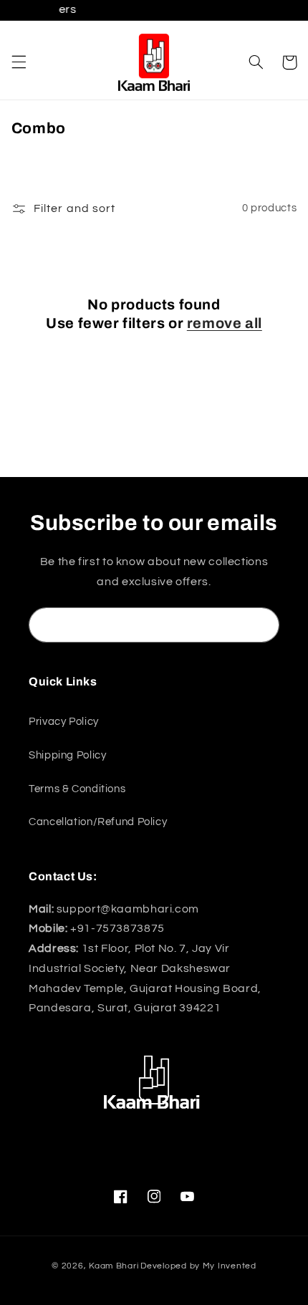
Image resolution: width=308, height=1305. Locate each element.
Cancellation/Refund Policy (98, 822)
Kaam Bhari (113, 1266)
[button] (18, 62)
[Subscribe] (262, 624)
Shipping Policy (67, 755)
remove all (224, 323)
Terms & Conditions (77, 789)
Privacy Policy (64, 721)
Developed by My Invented (198, 1266)
